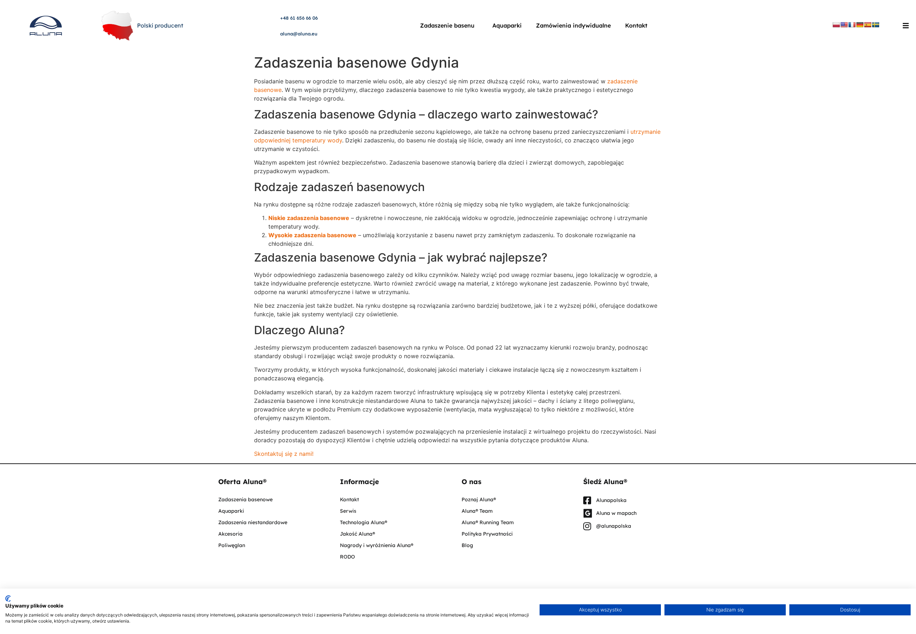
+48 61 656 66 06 (299, 18)
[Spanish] (867, 25)
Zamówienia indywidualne (573, 25)
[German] (859, 25)
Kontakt (636, 25)
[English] (844, 25)
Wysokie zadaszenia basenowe (312, 235)
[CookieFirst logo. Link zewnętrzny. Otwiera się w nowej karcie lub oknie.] (8, 598)
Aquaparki (507, 25)
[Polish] (836, 25)
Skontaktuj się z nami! (283, 453)
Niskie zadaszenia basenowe (308, 217)
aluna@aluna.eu (298, 33)
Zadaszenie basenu (447, 25)
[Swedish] (875, 25)
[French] (852, 25)
